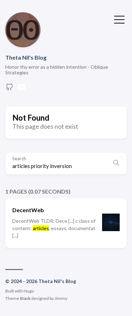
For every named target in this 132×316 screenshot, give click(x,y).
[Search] (116, 163)
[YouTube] (21, 89)
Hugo (29, 291)
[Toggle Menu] (119, 19)
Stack (25, 298)
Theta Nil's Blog (25, 57)
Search (19, 158)
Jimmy (61, 298)
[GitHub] (9, 89)
